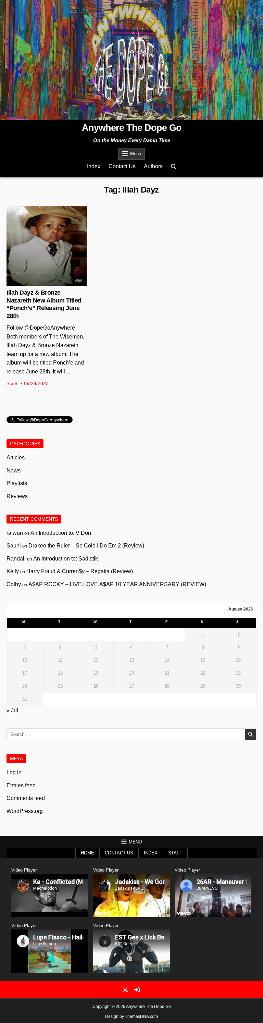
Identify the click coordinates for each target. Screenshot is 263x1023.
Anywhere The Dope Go (131, 128)
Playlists (17, 483)
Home (87, 852)
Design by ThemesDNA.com (131, 1016)
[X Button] (125, 990)
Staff (175, 852)
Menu (135, 153)
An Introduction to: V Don (60, 533)
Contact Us (122, 166)
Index (93, 166)
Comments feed (26, 798)
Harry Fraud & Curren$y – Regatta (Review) (79, 571)
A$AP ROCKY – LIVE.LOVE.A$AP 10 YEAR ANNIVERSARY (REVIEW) (117, 584)
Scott (12, 383)
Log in (14, 772)
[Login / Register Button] (137, 990)
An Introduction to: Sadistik (65, 559)
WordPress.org (25, 811)
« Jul (12, 710)
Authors (153, 166)
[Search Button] (173, 167)
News (46, 228)
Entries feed (21, 785)
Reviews (17, 496)
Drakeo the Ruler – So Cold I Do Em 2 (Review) (86, 546)
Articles (16, 457)
